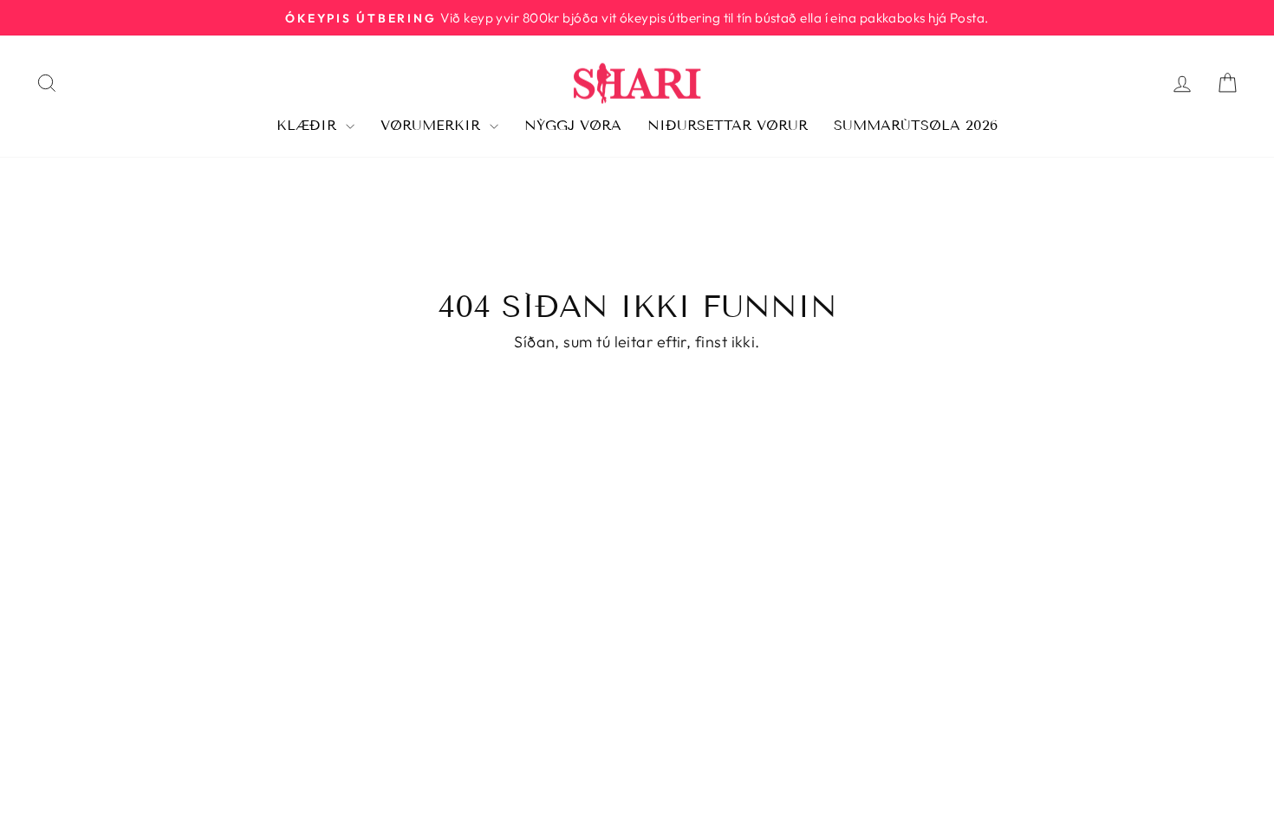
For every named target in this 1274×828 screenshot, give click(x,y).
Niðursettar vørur (727, 125)
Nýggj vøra (572, 125)
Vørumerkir (432, 125)
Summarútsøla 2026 (916, 125)
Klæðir (308, 125)
